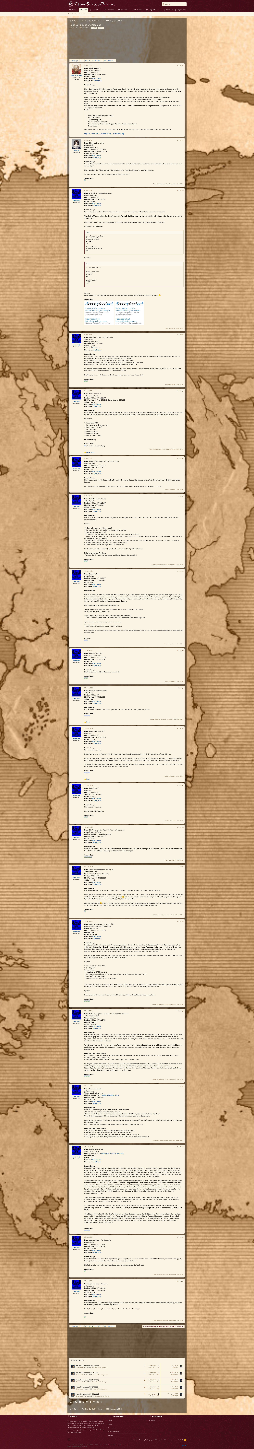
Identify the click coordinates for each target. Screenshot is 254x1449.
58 (86, 60)
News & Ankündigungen (99, 1367)
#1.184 (182, 334)
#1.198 (182, 1146)
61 (96, 60)
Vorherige (75, 61)
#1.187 (182, 496)
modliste (94, 28)
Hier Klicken (96, 79)
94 (105, 60)
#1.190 (182, 688)
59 (89, 60)
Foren (110, 1424)
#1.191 (182, 728)
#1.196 (182, 1011)
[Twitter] (186, 1446)
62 (99, 60)
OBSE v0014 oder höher (110, 1095)
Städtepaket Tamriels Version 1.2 (112, 1153)
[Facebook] (183, 1446)
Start (179, 1440)
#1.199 (182, 1237)
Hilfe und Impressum (170, 1440)
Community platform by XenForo (86, 1445)
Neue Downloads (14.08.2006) (87, 1394)
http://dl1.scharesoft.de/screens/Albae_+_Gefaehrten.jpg (104, 134)
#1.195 (182, 921)
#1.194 (182, 867)
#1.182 (182, 140)
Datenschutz (159, 1440)
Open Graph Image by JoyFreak (77, 1446)
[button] (77, 9)
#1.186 (182, 458)
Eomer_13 (74, 28)
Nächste (110, 61)
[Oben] (182, 1439)
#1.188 (182, 571)
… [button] (83, 60)
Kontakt (110, 1435)
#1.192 (182, 785)
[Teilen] (178, 65)
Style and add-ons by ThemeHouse (117, 1445)
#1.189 (182, 650)
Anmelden (152, 1420)
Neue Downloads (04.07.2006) (87, 1366)
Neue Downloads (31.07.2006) (87, 1373)
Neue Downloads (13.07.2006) (87, 1387)
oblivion (100, 28)
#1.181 (182, 65)
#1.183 (182, 190)
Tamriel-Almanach (113, 1431)
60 (92, 60)
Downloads (111, 1428)
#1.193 (182, 827)
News (110, 1420)
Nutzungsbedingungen (146, 1440)
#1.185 (182, 391)
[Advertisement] (127, 45)
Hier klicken (96, 155)
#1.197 (182, 1086)
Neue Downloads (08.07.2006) (87, 1380)
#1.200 (181, 1281)
